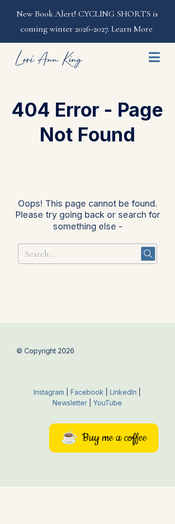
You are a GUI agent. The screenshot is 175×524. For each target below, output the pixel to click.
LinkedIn (124, 392)
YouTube (107, 403)
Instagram (49, 392)
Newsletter (70, 403)
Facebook (87, 392)
